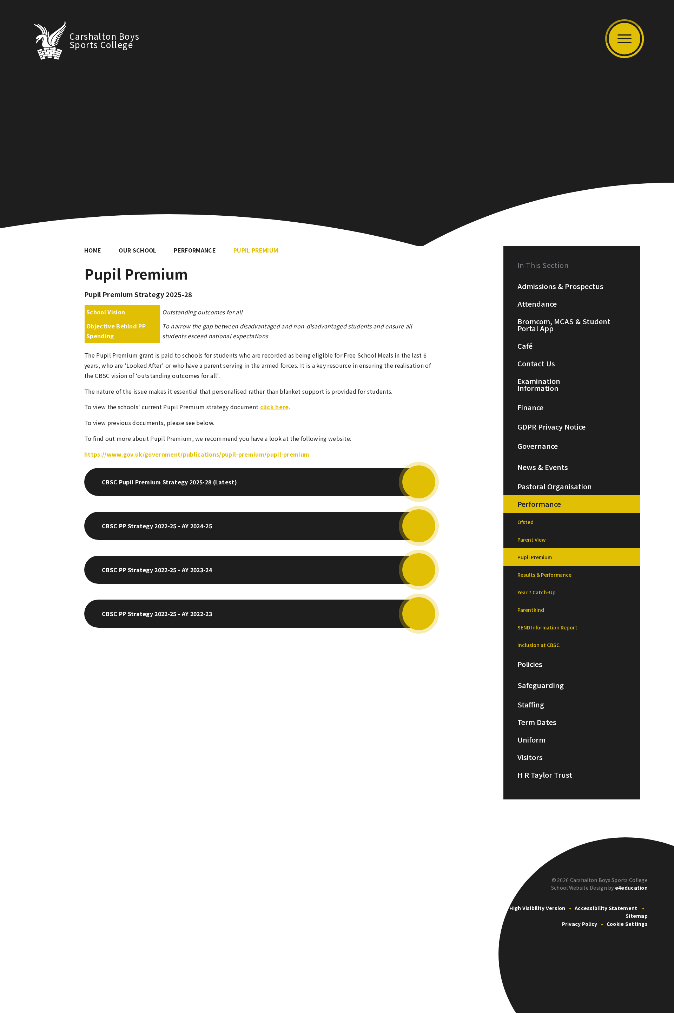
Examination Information (538, 385)
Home (92, 250)
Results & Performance (544, 574)
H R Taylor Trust (544, 774)
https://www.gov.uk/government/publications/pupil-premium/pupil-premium (196, 454)
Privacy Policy (579, 923)
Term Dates (536, 722)
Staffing (530, 704)
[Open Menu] (624, 38)
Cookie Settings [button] (627, 923)
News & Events (542, 467)
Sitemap (637, 915)
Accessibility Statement (606, 907)
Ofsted (525, 521)
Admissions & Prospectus (560, 286)
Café (525, 345)
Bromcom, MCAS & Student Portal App (563, 325)
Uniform (531, 739)
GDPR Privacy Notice (551, 426)
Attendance (537, 303)
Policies (529, 664)
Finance (530, 407)
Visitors (530, 757)
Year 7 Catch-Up (536, 592)
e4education (631, 887)
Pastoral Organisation (554, 486)
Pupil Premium (255, 250)
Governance (537, 446)
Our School (137, 250)
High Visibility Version (537, 907)
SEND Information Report (547, 627)
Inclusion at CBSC (538, 644)
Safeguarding (540, 685)
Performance (195, 250)
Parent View (531, 539)
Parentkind (530, 609)
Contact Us (536, 363)
